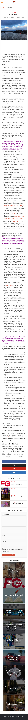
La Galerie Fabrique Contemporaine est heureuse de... (14, 642)
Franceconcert (9, 285)
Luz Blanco (12, 213)
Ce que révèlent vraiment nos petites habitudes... (17, 504)
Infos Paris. (14, 490)
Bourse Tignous (16, 221)
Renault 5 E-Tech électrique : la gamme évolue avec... (14, 657)
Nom (4, 529)
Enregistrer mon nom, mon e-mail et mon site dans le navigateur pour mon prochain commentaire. (13, 549)
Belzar (14, 337)
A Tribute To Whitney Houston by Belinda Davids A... (14, 672)
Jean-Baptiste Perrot (13, 218)
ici (4, 266)
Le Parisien (9, 436)
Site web (4, 541)
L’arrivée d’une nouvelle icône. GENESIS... (14, 688)
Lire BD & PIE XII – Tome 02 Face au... (14, 570)
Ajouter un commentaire (18, 17)
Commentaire (5, 514)
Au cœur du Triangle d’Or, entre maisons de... (17, 497)
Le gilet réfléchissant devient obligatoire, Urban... (14, 626)
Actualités (14, 12)
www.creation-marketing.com (14, 718)
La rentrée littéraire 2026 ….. (14, 596)
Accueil (4, 7)
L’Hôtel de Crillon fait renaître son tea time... (14, 703)
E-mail (4, 535)
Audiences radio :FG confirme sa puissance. (16, 483)
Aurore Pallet (17, 216)
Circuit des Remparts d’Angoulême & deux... (14, 611)
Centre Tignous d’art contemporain (13, 146)
